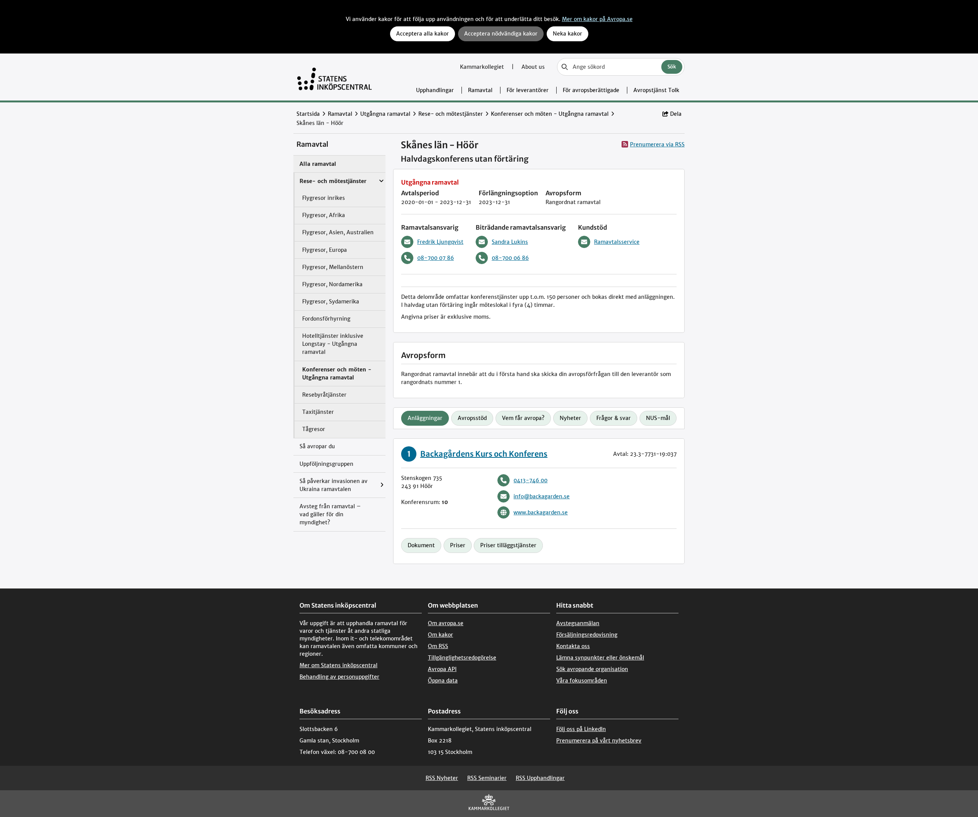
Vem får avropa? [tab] (523, 418)
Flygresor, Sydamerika (330, 301)
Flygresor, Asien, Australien (338, 232)
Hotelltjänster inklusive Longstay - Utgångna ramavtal (332, 343)
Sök (671, 66)
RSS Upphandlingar (540, 778)
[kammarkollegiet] (489, 804)
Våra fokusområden (581, 680)
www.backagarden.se (540, 512)
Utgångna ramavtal (385, 113)
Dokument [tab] (421, 545)
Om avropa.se (445, 623)
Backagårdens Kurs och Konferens (483, 454)
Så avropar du (317, 446)
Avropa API (442, 669)
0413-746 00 (530, 480)
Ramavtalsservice (617, 241)
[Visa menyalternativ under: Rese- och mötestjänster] (383, 177)
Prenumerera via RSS (657, 144)
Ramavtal (480, 90)
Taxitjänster (318, 411)
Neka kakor (567, 33)
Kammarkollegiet (482, 66)
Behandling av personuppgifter (339, 676)
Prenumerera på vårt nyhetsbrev (598, 740)
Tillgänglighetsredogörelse (462, 657)
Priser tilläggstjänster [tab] (508, 545)
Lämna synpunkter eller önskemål (600, 657)
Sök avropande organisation (592, 669)
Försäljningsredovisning (586, 634)
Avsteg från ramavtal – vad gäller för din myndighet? (330, 514)
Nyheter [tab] (570, 418)
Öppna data (443, 680)
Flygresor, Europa (324, 249)
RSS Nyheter (442, 778)
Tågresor (313, 429)
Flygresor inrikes (323, 198)
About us (533, 66)
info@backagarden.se (541, 496)
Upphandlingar (435, 90)
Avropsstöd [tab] (472, 418)
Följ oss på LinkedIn (581, 729)
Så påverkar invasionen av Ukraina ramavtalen (334, 485)
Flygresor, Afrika (323, 215)
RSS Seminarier (487, 778)
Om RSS (438, 646)
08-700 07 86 (435, 258)
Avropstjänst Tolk (656, 90)
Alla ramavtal (318, 163)
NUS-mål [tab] (658, 418)
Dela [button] (676, 113)
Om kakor (440, 634)
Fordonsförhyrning (326, 318)
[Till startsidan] (334, 77)
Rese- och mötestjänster (450, 113)
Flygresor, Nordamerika (332, 284)
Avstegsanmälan (577, 623)
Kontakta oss (573, 646)
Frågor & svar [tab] (613, 418)
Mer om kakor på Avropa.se (597, 19)
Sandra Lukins (510, 241)
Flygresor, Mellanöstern (332, 267)
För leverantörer (528, 90)
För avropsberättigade (591, 90)
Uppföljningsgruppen (326, 463)
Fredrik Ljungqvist (440, 241)
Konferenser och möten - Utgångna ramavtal (550, 113)
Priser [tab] (457, 545)
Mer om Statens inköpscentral (338, 665)
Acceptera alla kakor (422, 33)
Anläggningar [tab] (425, 418)
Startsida (308, 113)
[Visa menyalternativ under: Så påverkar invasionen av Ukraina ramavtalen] (383, 485)
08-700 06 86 (510, 258)
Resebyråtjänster (324, 394)
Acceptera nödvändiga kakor (501, 33)
